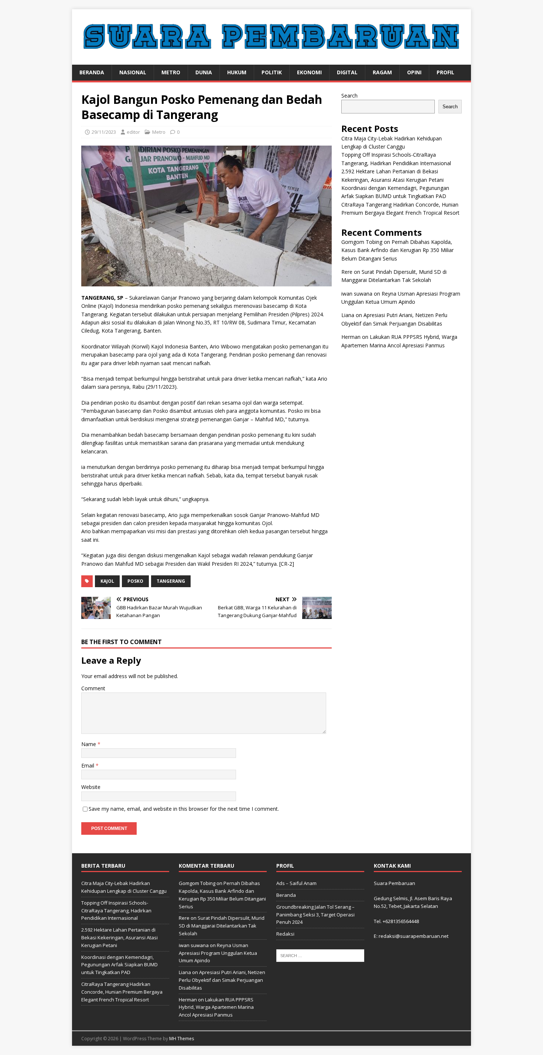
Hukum (236, 72)
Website (90, 786)
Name (89, 744)
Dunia (203, 72)
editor (133, 132)
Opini (414, 72)
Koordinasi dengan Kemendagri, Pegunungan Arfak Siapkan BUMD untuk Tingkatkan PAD (119, 965)
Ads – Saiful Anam (296, 883)
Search (349, 95)
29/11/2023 (104, 132)
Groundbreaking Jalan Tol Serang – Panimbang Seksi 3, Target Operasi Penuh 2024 (315, 914)
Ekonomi (309, 72)
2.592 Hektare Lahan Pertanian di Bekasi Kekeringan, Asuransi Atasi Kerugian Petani (119, 937)
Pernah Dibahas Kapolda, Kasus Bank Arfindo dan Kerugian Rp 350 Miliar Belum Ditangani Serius (397, 250)
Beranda (91, 72)
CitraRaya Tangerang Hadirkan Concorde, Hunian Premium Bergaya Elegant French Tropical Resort (122, 992)
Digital (347, 72)
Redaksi (285, 933)
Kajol (107, 581)
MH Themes (181, 1038)
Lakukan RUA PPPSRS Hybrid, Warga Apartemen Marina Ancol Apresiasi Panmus (216, 1007)
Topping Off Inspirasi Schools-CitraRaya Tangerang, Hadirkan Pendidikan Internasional (116, 910)
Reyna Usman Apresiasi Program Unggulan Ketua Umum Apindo (218, 953)
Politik (272, 72)
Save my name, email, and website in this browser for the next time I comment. (184, 808)
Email (88, 765)
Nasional (132, 72)
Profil (445, 72)
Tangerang (171, 581)
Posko (135, 581)
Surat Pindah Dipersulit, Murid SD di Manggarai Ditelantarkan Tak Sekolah (221, 926)
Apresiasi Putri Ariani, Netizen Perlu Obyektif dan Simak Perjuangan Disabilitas (222, 980)
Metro (170, 72)
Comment (93, 688)
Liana (347, 315)
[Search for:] (320, 955)
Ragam (382, 72)
